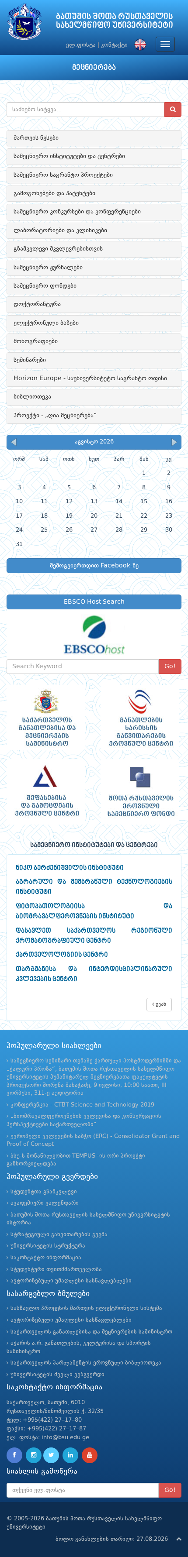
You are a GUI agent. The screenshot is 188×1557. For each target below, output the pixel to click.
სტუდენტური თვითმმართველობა (56, 1269)
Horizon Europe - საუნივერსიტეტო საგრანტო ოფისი (90, 378)
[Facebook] (14, 1455)
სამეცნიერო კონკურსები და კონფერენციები (77, 212)
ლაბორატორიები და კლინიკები (60, 230)
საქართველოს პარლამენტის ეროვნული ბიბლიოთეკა (85, 1363)
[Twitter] (51, 1455)
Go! (170, 666)
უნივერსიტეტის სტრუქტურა (47, 1246)
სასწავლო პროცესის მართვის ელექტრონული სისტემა (86, 1308)
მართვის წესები (36, 138)
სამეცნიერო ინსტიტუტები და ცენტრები (69, 156)
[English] (138, 45)
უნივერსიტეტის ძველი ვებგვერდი (57, 1375)
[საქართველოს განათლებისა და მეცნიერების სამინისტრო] (47, 717)
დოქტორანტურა (37, 304)
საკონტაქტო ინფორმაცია (45, 1258)
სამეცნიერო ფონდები (45, 286)
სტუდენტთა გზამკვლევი (43, 1192)
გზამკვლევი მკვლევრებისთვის (58, 249)
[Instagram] (34, 1455)
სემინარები (30, 360)
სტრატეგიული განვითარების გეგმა (59, 1234)
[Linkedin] (70, 1455)
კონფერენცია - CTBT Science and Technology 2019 (82, 1105)
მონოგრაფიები (36, 341)
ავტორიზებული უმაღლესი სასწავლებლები (71, 1281)
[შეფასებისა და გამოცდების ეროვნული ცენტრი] (47, 792)
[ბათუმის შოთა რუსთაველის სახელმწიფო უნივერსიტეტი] (24, 23)
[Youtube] (89, 1455)
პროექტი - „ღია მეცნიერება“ (55, 415)
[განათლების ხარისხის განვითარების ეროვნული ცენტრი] (141, 717)
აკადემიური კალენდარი (44, 1203)
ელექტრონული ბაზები (46, 323)
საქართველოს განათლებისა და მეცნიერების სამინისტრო (91, 1332)
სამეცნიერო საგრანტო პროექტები (63, 175)
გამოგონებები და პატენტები (54, 193)
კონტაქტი (114, 45)
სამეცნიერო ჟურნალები (48, 268)
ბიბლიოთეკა (32, 397)
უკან (160, 1004)
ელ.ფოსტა (81, 45)
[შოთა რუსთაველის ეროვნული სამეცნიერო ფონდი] (141, 792)
